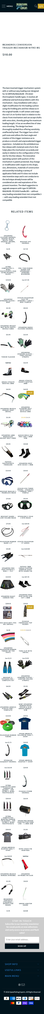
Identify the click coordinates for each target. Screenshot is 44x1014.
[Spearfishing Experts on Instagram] (19, 985)
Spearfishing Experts (17, 992)
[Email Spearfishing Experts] (23, 985)
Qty (4, 60)
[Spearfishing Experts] (22, 6)
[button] (22, 79)
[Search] (35, 6)
